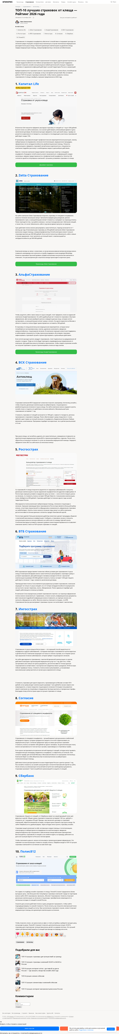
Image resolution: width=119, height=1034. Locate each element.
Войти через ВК (29, 1028)
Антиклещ (30, 942)
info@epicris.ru (50, 1016)
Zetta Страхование (33, 175)
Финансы (81, 2)
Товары (63, 2)
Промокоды (20, 2)
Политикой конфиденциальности (57, 1018)
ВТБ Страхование (32, 531)
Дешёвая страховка (46, 165)
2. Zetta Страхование (35, 30)
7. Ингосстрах (48, 34)
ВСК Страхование (32, 362)
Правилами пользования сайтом (39, 1018)
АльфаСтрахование (34, 274)
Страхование (30, 2)
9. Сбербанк (69, 34)
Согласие (26, 698)
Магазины (56, 2)
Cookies (28, 1018)
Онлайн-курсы (71, 2)
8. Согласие (58, 34)
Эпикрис (11, 1016)
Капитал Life (29, 84)
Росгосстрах (28, 449)
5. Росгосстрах (21, 34)
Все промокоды (16, 1013)
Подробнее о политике (86, 1030)
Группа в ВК (50, 1013)
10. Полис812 (20, 37)
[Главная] (7, 2)
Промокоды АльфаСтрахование (46, 352)
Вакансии (31, 1013)
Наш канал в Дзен (40, 1013)
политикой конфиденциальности (31, 1033)
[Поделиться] (33, 17)
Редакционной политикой (19, 1018)
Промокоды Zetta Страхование (46, 264)
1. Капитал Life (21, 30)
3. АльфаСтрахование (51, 30)
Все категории (6, 1013)
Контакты (57, 1013)
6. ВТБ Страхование (34, 34)
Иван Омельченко (26, 21)
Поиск (114, 2)
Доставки (48, 2)
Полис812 (28, 851)
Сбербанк (26, 776)
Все (87, 2)
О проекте (24, 1013)
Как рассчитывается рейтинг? (68, 17)
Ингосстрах (28, 609)
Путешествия (40, 2)
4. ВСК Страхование (67, 30)
